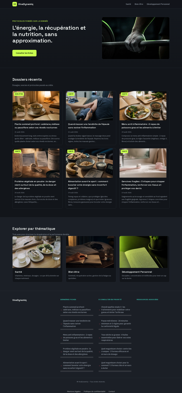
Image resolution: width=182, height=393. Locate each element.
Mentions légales (74, 391)
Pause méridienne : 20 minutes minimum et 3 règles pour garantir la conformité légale (116, 323)
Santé (128, 4)
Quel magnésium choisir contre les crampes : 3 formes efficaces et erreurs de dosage (116, 351)
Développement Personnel (158, 4)
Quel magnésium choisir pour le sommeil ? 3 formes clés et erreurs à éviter (116, 365)
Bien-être (139, 4)
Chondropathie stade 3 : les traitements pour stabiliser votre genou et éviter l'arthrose (115, 310)
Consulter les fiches (24, 53)
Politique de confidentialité (94, 391)
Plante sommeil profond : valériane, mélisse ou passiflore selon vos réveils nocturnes (76, 310)
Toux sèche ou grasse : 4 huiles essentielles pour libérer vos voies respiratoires (116, 337)
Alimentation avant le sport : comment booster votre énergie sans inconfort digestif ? (77, 365)
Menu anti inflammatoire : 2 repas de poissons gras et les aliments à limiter (77, 337)
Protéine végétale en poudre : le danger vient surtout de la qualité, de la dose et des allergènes (78, 351)
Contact (112, 391)
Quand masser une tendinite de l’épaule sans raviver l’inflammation (76, 323)
